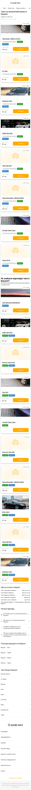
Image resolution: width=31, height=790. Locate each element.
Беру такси (5, 512)
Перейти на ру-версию (15, 778)
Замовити (21, 49)
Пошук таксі (11, 8)
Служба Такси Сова (8, 230)
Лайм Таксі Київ (7, 133)
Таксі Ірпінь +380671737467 (11, 39)
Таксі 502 (5, 392)
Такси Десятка (7, 166)
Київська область (21, 8)
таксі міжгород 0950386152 (11, 303)
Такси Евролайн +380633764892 (13, 198)
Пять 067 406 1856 (8, 452)
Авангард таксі (7, 101)
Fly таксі (4, 71)
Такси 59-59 (6, 260)
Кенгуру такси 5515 (8, 362)
